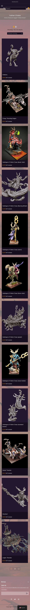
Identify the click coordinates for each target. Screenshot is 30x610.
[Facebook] (11, 599)
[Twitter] (15, 599)
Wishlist (14, 2)
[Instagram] (18, 599)
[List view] (16, 27)
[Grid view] (14, 27)
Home (5, 17)
